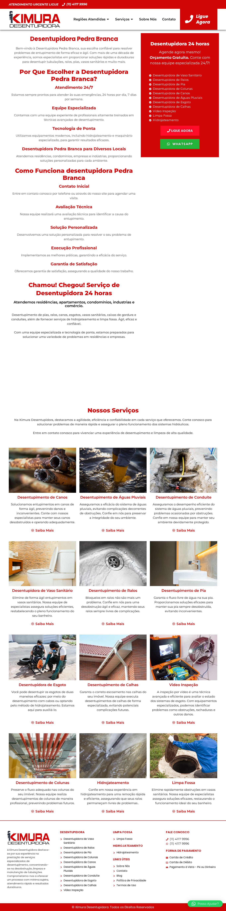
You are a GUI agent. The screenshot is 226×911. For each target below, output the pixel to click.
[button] (205, 903)
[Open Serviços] (132, 19)
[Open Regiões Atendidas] (108, 19)
